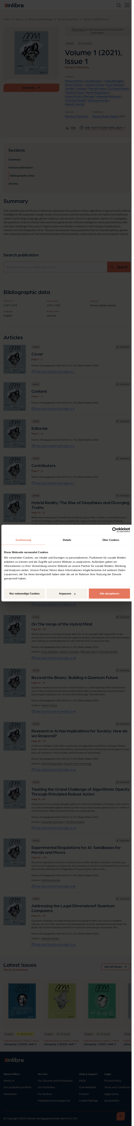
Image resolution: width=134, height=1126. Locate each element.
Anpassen (65, 593)
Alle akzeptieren (109, 593)
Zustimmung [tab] (23, 539)
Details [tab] (67, 539)
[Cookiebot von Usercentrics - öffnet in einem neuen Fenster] (114, 529)
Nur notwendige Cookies (24, 593)
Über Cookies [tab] (110, 539)
